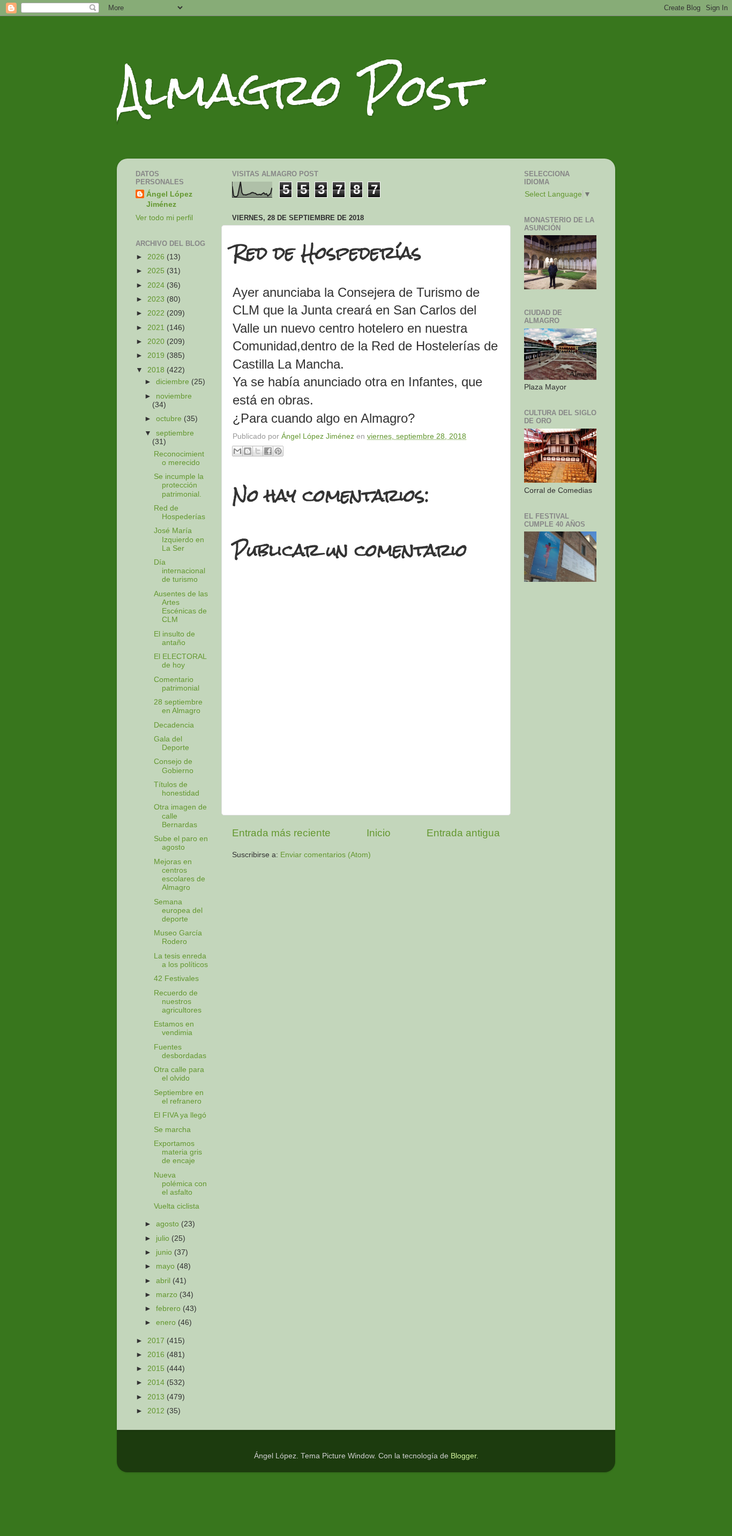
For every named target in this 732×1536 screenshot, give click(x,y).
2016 (157, 1355)
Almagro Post (298, 89)
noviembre (174, 396)
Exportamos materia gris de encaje (178, 1152)
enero (167, 1322)
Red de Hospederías (179, 512)
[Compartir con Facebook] (268, 451)
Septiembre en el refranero (179, 1097)
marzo (168, 1295)
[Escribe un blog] (247, 451)
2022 (157, 313)
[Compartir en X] (257, 451)
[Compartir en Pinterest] (278, 451)
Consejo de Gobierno (173, 766)
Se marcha (172, 1130)
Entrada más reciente (281, 832)
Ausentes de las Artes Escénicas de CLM (181, 607)
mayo (166, 1266)
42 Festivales (176, 979)
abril (164, 1281)
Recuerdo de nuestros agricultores (177, 1001)
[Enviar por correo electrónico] (237, 451)
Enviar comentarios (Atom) (325, 855)
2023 (157, 299)
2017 (157, 1341)
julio (163, 1238)
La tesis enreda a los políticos (181, 960)
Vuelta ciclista (176, 1206)
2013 (157, 1397)
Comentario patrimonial (176, 684)
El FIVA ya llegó (180, 1115)
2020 (157, 342)
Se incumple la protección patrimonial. (179, 485)
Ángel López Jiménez (169, 199)
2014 (157, 1382)
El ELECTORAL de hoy (180, 661)
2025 (157, 271)
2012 (157, 1411)
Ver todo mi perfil (164, 218)
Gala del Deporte (171, 743)
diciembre (173, 382)
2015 (157, 1369)
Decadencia (174, 725)
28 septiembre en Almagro (178, 706)
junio (165, 1252)
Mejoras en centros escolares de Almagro (179, 875)
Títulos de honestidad (176, 789)
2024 (157, 285)
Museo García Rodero (178, 937)
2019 (157, 355)
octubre (170, 419)
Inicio (379, 832)
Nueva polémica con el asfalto (180, 1183)
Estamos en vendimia (174, 1028)
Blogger (463, 1456)
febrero (169, 1309)
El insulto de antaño (174, 638)
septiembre (175, 433)
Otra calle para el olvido (179, 1074)
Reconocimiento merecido (179, 458)
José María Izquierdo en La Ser (179, 539)
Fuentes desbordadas (180, 1051)
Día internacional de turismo (179, 570)
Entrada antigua (463, 832)
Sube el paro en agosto (181, 843)
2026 (157, 257)
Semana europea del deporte (178, 910)
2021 (157, 328)
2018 (157, 370)
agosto (168, 1224)
